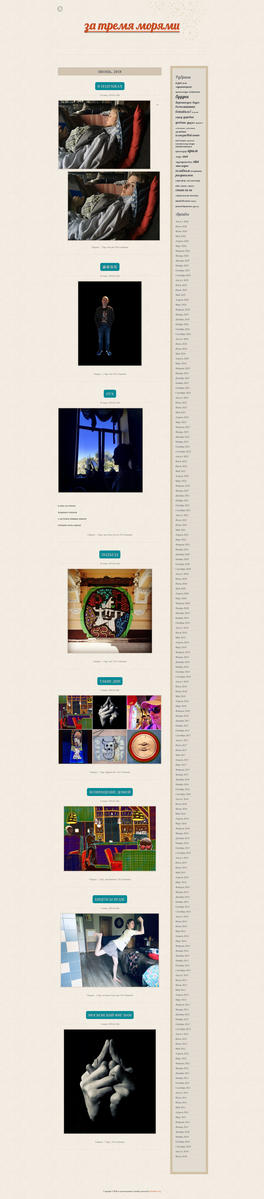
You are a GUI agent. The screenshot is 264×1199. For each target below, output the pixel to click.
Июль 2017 (181, 745)
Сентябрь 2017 (183, 735)
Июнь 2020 (181, 583)
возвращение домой (109, 792)
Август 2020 (182, 573)
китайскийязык (184, 146)
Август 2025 (182, 280)
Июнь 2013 (181, 985)
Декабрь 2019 (183, 613)
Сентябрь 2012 (183, 1029)
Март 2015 (181, 882)
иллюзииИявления (187, 135)
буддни (109, 772)
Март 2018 (181, 706)
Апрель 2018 (182, 701)
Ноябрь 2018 (182, 666)
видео (196, 102)
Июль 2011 (181, 1097)
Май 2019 (181, 637)
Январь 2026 (182, 255)
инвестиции (181, 140)
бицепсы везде (110, 899)
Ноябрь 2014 (182, 901)
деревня (188, 117)
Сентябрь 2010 (183, 1146)
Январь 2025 (182, 314)
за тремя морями (132, 25)
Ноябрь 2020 (182, 559)
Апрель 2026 (182, 241)
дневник (181, 122)
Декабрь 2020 (183, 554)
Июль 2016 (181, 803)
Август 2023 (182, 397)
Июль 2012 (181, 1038)
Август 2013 (182, 975)
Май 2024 (181, 353)
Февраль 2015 (183, 887)
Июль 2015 (181, 862)
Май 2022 (181, 471)
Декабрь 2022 (183, 436)
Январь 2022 (182, 490)
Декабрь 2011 (183, 1073)
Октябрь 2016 (183, 789)
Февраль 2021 (183, 544)
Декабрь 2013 (183, 955)
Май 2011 (181, 1107)
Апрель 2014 (182, 936)
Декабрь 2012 (183, 1014)
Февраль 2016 (183, 828)
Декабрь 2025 (183, 260)
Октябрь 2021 (183, 505)
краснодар (181, 151)
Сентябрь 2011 (183, 1087)
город (179, 117)
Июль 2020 (181, 578)
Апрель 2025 (182, 299)
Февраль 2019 (183, 652)
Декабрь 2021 (183, 495)
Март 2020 (181, 598)
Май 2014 (181, 931)
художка (196, 206)
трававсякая (183, 200)
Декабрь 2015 (183, 838)
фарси (193, 201)
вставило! (107, 995)
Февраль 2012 (183, 1063)
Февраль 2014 (183, 945)
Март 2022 (181, 480)
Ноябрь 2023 (182, 383)
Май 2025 (181, 294)
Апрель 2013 (182, 994)
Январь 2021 (182, 549)
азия (179, 83)
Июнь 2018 (181, 691)
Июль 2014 (181, 921)
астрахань (194, 91)
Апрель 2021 (182, 534)
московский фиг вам (109, 1015)
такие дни (110, 681)
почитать (196, 171)
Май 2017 (181, 755)
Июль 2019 (181, 632)
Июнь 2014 (181, 926)
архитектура (182, 92)
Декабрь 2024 (183, 319)
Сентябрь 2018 (183, 676)
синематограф (193, 180)
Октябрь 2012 (183, 1024)
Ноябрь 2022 (182, 441)
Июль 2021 (181, 520)
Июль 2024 (181, 343)
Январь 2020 (182, 608)
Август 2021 (182, 515)
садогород (181, 180)
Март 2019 (181, 647)
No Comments (122, 247)
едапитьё (199, 123)
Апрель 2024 (182, 358)
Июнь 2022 (181, 466)
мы (112, 247)
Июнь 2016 (181, 808)
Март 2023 (181, 422)
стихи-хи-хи (112, 534)
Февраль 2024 (183, 368)
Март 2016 (181, 823)
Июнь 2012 (181, 1043)
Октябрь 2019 (183, 622)
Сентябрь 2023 (183, 392)
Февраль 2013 (183, 1004)
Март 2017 (181, 764)
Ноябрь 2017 (182, 725)
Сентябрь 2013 (183, 970)
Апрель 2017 (182, 759)
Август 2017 (182, 740)
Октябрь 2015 (183, 848)
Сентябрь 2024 (183, 334)
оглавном (183, 170)
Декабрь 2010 (183, 1131)
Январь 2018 (182, 715)
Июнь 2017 (181, 750)
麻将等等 (110, 266)
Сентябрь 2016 (183, 794)
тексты (194, 195)
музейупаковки (184, 162)
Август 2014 (182, 916)
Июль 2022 (181, 461)
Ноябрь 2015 (182, 843)
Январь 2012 (182, 1068)
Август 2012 (182, 1033)
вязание (195, 112)
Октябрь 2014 (183, 906)
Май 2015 (181, 872)
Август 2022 (182, 456)
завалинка (190, 128)
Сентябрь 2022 (183, 451)
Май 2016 (181, 813)
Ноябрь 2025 (182, 265)
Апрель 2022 (182, 476)
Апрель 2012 (182, 1053)
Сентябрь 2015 (183, 852)
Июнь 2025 (181, 290)
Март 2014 (181, 940)
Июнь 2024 (181, 348)
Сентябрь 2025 (183, 275)
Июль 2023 (181, 402)
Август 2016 (182, 799)
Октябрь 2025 (183, 270)
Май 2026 (181, 236)
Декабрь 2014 (183, 896)
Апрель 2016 (182, 818)
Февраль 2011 (183, 1122)
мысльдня (182, 166)
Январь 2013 (182, 1009)
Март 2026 (181, 245)
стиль (191, 185)
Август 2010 (182, 1151)
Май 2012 (181, 1048)
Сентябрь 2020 (183, 569)
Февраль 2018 (183, 710)
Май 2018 (181, 696)
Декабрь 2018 (183, 662)
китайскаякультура (185, 143)
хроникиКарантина (184, 206)
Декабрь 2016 (183, 779)
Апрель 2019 (182, 642)
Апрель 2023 (182, 417)
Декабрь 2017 (183, 720)
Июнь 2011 (181, 1102)
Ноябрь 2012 (182, 1019)
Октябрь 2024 (183, 329)
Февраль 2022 (183, 485)
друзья (191, 122)
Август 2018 (182, 681)
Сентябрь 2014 (183, 911)
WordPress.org (155, 1191)
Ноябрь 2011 (182, 1078)
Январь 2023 (182, 431)
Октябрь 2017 (183, 730)
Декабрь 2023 (183, 378)
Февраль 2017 (183, 769)
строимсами (182, 195)
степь (184, 185)
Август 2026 (182, 221)
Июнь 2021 (181, 524)
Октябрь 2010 (183, 1141)
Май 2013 (181, 989)
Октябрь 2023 (183, 387)
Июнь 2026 (181, 231)
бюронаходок (184, 102)
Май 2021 (181, 529)
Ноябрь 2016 (182, 784)
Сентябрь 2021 (183, 510)
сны (178, 185)
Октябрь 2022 (183, 446)
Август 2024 (182, 338)
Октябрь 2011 (183, 1082)
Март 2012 (181, 1058)
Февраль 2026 (183, 250)
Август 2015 (182, 857)
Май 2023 (181, 412)
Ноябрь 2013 (182, 960)
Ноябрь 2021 (182, 500)
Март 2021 (181, 539)
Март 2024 (181, 363)
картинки (190, 141)
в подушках (109, 86)
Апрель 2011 (182, 1112)
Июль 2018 (181, 686)
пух (110, 393)
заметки (181, 131)
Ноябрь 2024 (182, 324)
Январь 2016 (182, 833)
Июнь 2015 (181, 867)
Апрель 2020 (182, 593)
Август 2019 (182, 627)
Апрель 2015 (182, 877)
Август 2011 (182, 1092)
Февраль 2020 (183, 603)
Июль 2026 (181, 226)
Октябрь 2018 (183, 671)
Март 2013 (181, 999)
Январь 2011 (182, 1126)
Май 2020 (181, 588)
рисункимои (111, 879)
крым (193, 150)
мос (109, 247)
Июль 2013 (181, 980)
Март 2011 (181, 1117)
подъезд (110, 554)
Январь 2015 (182, 892)
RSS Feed (60, 9)
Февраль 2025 (183, 309)
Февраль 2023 (183, 427)
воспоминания (185, 107)
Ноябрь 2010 (182, 1136)
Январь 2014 (182, 950)
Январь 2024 (182, 373)
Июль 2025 (181, 285)
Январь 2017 (182, 774)
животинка (180, 128)
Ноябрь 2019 (182, 617)
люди (178, 156)
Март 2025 (181, 304)
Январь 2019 (182, 657)
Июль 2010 (181, 1156)
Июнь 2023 (181, 407)
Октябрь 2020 (183, 564)
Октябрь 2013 (183, 965)
